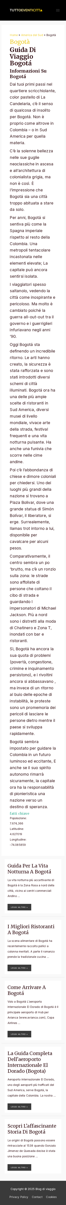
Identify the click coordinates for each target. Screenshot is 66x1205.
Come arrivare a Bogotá (27, 990)
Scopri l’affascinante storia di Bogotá (32, 1129)
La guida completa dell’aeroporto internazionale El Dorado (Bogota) (30, 1062)
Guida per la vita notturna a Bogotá (29, 869)
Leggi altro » (19, 907)
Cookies (51, 1197)
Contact (37, 1197)
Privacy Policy (18, 1197)
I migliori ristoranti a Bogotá (31, 929)
